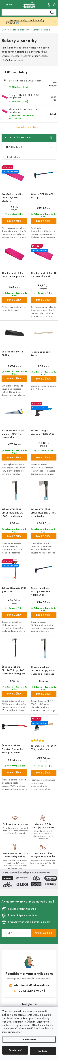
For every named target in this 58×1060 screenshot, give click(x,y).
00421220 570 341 (32, 991)
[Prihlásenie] (49, 4)
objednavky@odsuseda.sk (31, 985)
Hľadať (52, 12)
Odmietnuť (15, 1050)
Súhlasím (43, 1051)
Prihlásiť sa (44, 933)
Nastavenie (29, 1039)
